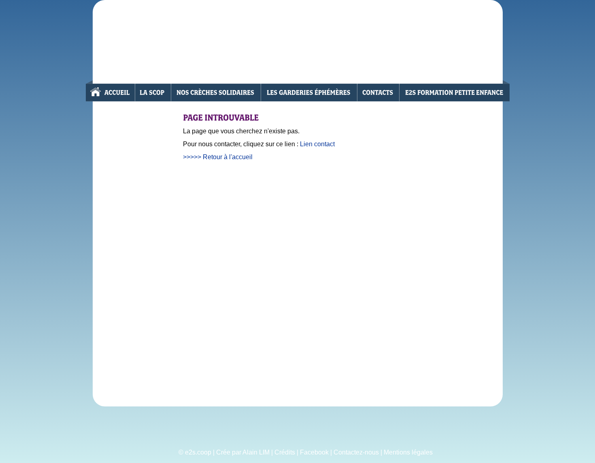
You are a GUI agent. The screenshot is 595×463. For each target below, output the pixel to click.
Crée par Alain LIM (243, 452)
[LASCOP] (152, 93)
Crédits (284, 452)
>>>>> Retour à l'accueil (218, 157)
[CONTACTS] (377, 93)
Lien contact (317, 144)
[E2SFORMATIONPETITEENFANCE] (454, 93)
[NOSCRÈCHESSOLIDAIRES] (215, 93)
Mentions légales (408, 452)
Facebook (314, 452)
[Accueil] (110, 93)
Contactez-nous (356, 452)
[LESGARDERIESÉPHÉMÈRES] (309, 93)
